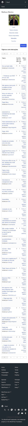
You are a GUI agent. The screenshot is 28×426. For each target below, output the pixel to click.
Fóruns (3, 6)
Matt (3, 394)
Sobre (3, 367)
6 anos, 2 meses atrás (24, 103)
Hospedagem (4, 372)
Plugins (16, 372)
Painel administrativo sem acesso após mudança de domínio (9, 123)
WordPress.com (6, 392)
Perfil (13, 27)
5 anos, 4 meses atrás (23, 67)
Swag (17, 387)
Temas (16, 370)
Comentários (5, 199)
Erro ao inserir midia (7, 66)
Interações (13, 38)
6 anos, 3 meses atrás (24, 338)
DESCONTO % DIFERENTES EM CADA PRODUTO (8, 113)
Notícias (3, 370)
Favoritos (13, 41)
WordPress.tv (5, 387)
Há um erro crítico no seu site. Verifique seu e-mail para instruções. (8, 162)
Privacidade (4, 375)
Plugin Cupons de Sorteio (8, 268)
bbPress (4, 397)
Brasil (6, 406)
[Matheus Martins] (14, 20)
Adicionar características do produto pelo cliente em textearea (9, 220)
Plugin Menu (5, 102)
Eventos (17, 382)
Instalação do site (7, 209)
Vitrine (16, 367)
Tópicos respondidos (14, 35)
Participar (17, 379)
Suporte (3, 382)
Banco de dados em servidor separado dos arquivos (7, 95)
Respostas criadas (13, 32)
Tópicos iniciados (14, 30)
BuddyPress (5, 399)
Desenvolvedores (6, 385)
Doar (17, 385)
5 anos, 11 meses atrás (24, 77)
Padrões (17, 375)
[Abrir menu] (25, 2)
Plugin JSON (5, 131)
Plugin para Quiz (8, 298)
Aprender (3, 379)
